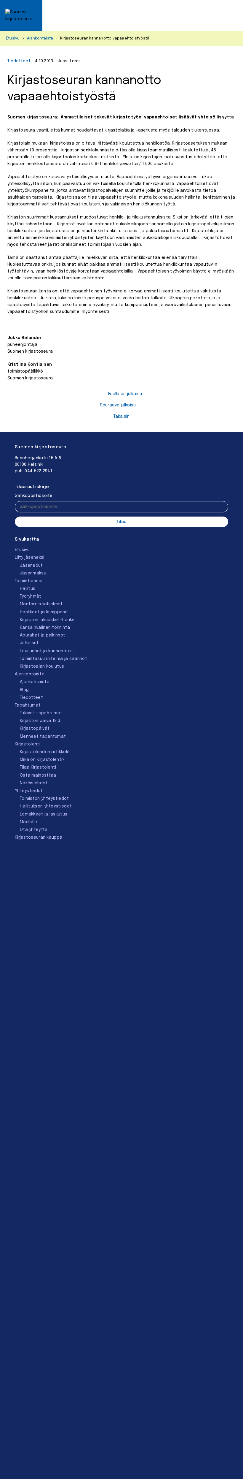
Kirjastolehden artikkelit (45, 752)
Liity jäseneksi (29, 557)
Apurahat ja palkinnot (42, 635)
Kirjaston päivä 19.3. (40, 721)
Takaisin (121, 416)
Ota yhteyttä (34, 830)
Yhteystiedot (29, 791)
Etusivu (13, 38)
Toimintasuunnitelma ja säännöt (53, 659)
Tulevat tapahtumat (41, 713)
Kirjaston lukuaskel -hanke (47, 620)
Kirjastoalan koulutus (42, 666)
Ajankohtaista (40, 38)
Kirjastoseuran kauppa (38, 837)
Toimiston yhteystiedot (44, 798)
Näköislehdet (34, 783)
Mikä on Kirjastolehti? (42, 760)
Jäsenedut (31, 565)
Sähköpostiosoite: (34, 496)
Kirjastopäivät (34, 728)
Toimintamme (28, 581)
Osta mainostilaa (38, 775)
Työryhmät (30, 596)
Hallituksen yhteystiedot (46, 806)
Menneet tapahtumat (43, 736)
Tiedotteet (19, 61)
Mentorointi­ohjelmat (41, 604)
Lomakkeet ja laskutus (43, 814)
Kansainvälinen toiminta (45, 628)
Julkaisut (29, 643)
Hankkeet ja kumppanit (44, 612)
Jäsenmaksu (33, 573)
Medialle (28, 822)
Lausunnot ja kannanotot (46, 651)
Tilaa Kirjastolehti (38, 767)
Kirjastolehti (27, 744)
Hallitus (27, 589)
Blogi (25, 690)
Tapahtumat (28, 705)
